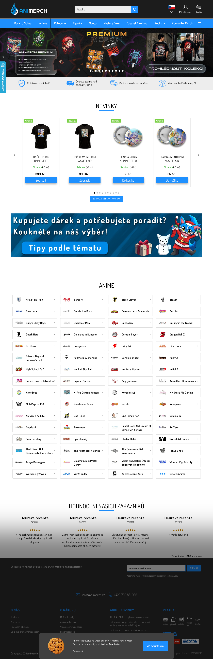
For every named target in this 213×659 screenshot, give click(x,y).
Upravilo (192, 653)
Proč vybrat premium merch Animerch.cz (129, 630)
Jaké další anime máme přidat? (25, 631)
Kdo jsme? (15, 621)
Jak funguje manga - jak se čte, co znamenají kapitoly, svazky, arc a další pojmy (130, 623)
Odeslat (194, 568)
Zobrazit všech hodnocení (186, 556)
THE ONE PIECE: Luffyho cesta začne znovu (129, 617)
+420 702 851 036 (125, 595)
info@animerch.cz (93, 595)
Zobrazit (41, 180)
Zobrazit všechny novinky (106, 198)
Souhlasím (157, 646)
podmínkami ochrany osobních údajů (164, 575)
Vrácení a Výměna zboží (71, 626)
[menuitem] (23, 23)
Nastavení (78, 651)
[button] (14, 52)
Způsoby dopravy (68, 621)
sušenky (105, 640)
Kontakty (15, 617)
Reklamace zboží (67, 631)
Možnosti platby (67, 617)
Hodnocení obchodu (20, 626)
